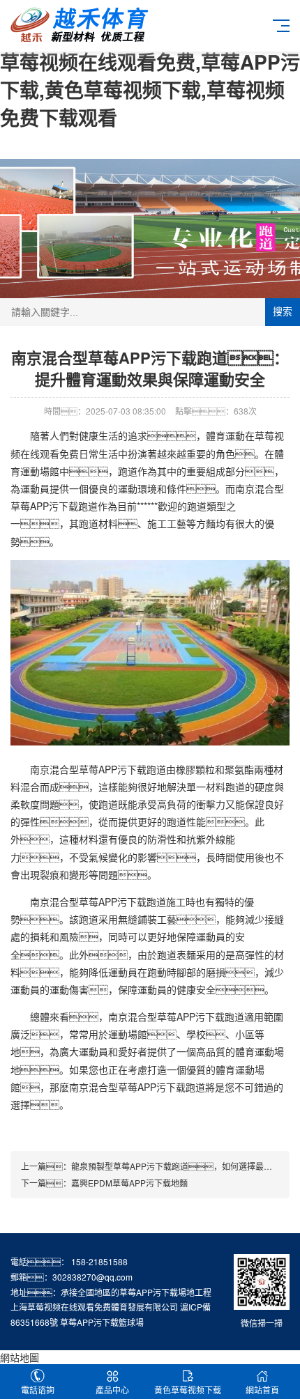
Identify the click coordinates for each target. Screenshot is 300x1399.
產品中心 (112, 1390)
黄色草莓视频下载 (187, 1390)
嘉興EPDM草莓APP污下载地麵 (129, 1183)
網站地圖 (19, 1357)
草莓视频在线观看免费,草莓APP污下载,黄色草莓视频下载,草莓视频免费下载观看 (150, 89)
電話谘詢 (37, 1390)
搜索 (282, 311)
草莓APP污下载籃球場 (102, 1322)
